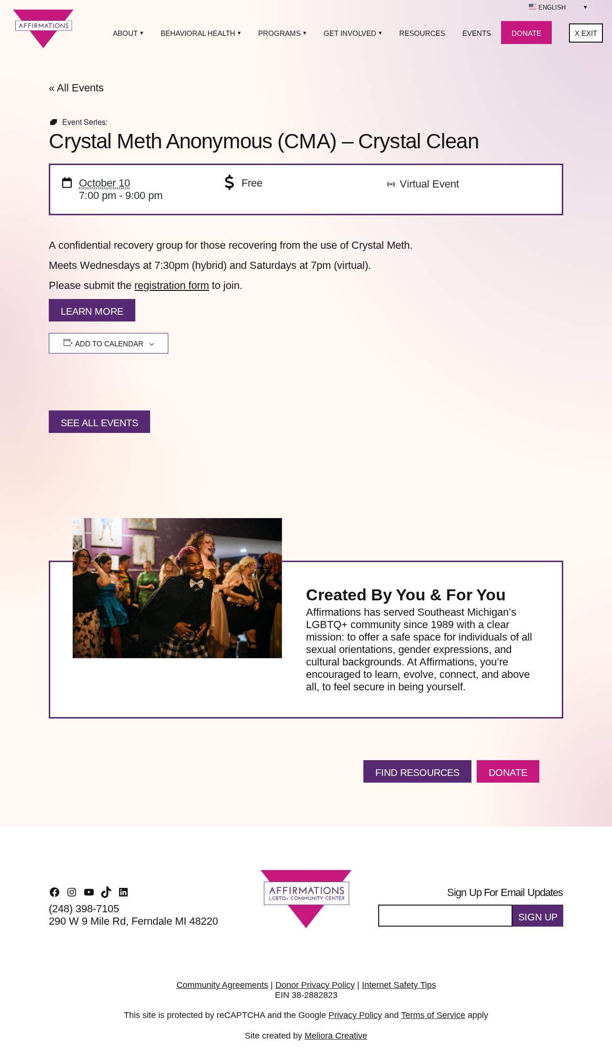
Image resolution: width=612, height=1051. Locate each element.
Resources (422, 33)
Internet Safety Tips (399, 985)
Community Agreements (222, 985)
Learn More (92, 311)
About (125, 33)
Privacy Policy (355, 1015)
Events (476, 33)
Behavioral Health (198, 33)
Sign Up (537, 917)
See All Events (99, 423)
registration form (171, 285)
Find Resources (417, 772)
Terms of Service (433, 1015)
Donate (526, 33)
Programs (279, 33)
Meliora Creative (336, 1035)
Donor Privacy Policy (315, 985)
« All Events (76, 88)
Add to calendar (109, 344)
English (551, 7)
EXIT (586, 33)
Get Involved (350, 33)
